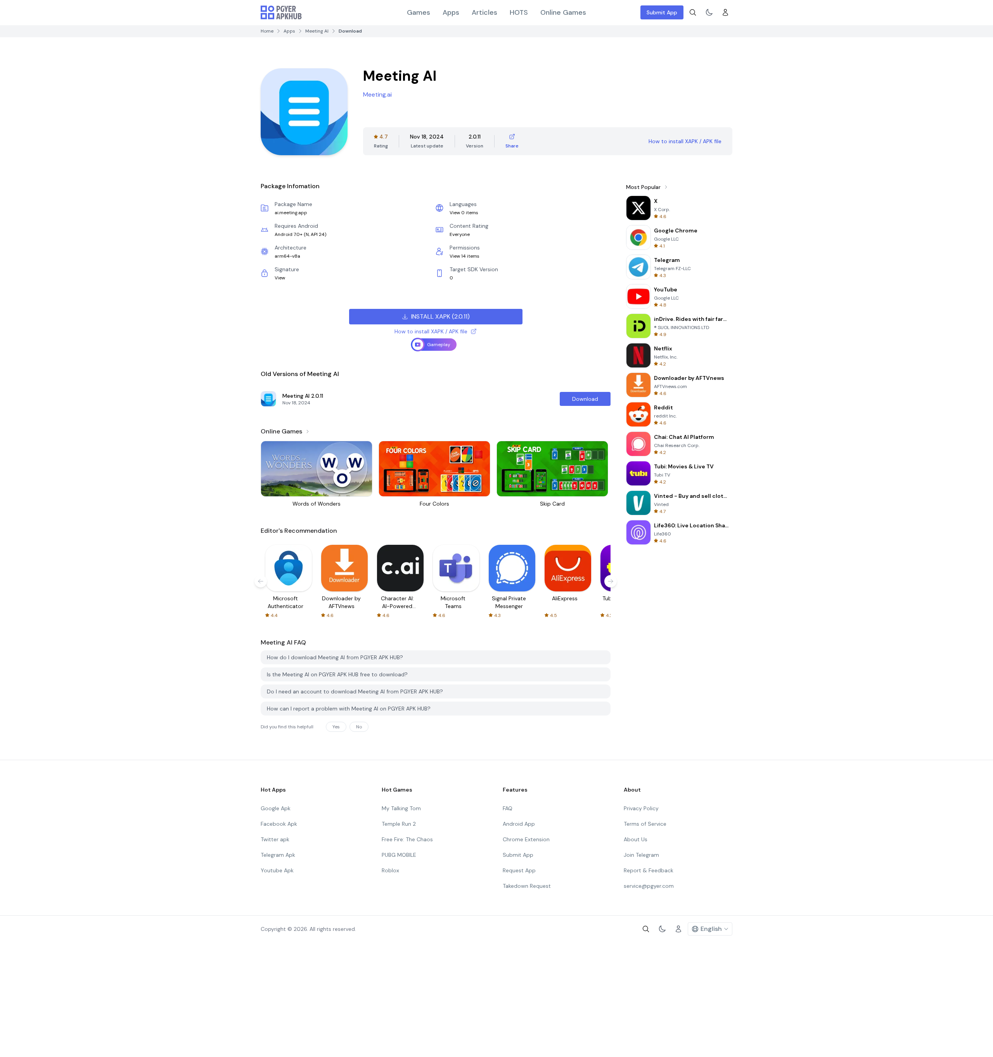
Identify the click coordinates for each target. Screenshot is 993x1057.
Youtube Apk (277, 870)
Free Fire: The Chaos (407, 839)
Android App (519, 823)
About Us (635, 839)
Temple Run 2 (399, 823)
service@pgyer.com (649, 885)
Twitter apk (275, 839)
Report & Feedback (648, 870)
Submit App (662, 12)
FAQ (507, 808)
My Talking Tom (401, 808)
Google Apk (276, 808)
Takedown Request (527, 885)
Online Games (563, 12)
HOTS (519, 12)
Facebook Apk (279, 823)
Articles (484, 12)
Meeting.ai (377, 94)
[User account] (725, 12)
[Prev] (260, 581)
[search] (693, 12)
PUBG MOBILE (399, 854)
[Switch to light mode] (709, 12)
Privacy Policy (641, 808)
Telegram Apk (278, 854)
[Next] (610, 581)
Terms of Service (645, 823)
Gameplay (438, 344)
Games (418, 12)
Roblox (390, 870)
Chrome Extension (526, 839)
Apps (451, 12)
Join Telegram (641, 854)
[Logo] (281, 12)
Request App (519, 870)
